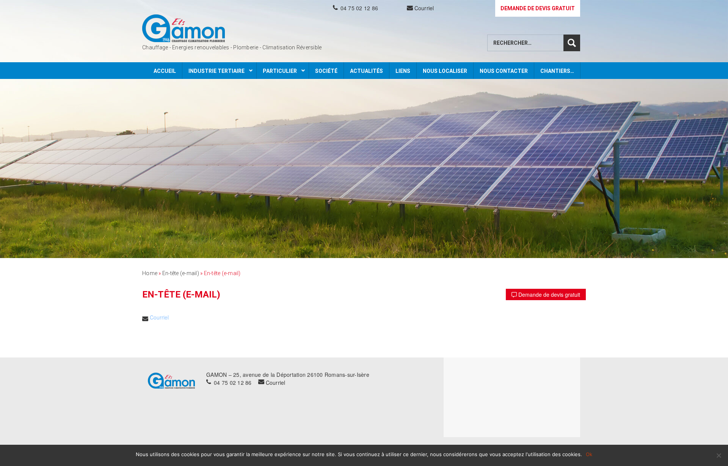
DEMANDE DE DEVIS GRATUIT (537, 8)
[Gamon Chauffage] (183, 28)
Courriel (424, 8)
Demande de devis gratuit (548, 294)
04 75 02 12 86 (359, 8)
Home (149, 273)
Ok (589, 454)
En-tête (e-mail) (180, 273)
